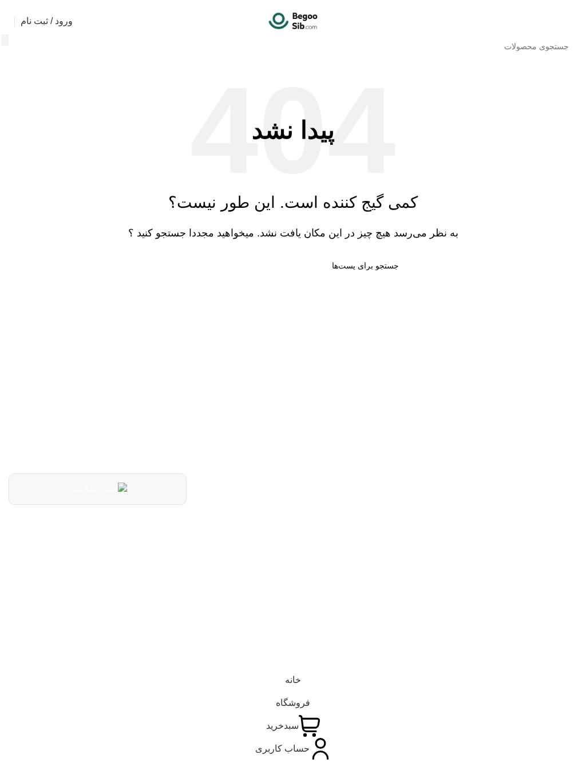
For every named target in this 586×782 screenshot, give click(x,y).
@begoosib (330, 586)
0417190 (337, 529)
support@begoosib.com (300, 559)
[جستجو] (5, 40)
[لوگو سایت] (293, 20)
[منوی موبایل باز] (573, 21)
